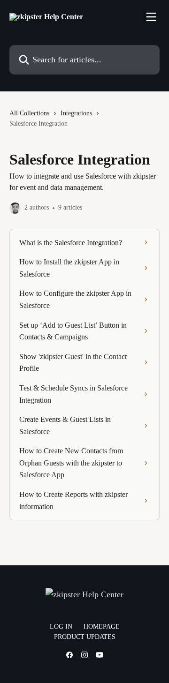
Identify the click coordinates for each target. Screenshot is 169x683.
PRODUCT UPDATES (84, 636)
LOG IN (61, 626)
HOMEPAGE (102, 626)
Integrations (76, 113)
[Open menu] (151, 17)
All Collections (29, 113)
